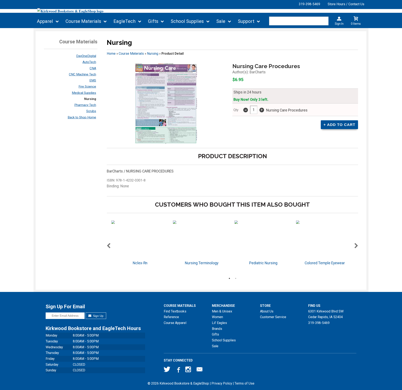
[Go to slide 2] (235, 278)
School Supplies (187, 21)
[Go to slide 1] (229, 278)
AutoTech (89, 62)
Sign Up (97, 315)
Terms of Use (244, 383)
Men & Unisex (222, 311)
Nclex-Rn (140, 263)
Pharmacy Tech (85, 105)
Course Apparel (175, 323)
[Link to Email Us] (199, 370)
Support (246, 21)
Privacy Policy (221, 383)
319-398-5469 (309, 4)
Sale (220, 21)
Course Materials (83, 21)
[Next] (356, 246)
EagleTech (124, 21)
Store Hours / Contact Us (346, 4)
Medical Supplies (84, 93)
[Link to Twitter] (167, 370)
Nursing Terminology (201, 263)
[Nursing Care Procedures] (165, 103)
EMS (92, 80)
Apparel (45, 21)
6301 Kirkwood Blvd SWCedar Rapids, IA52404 (326, 314)
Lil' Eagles (219, 323)
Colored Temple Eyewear (325, 263)
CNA (93, 68)
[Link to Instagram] (188, 370)
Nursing (90, 99)
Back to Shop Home (82, 117)
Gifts (153, 21)
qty (235, 110)
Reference (171, 317)
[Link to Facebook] (178, 370)
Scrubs (91, 111)
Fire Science (87, 86)
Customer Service (273, 317)
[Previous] (108, 246)
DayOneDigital (86, 56)
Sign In (339, 23)
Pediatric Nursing (263, 263)
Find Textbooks (175, 311)
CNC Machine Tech (82, 74)
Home (111, 54)
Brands (217, 329)
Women (217, 317)
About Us (266, 311)
